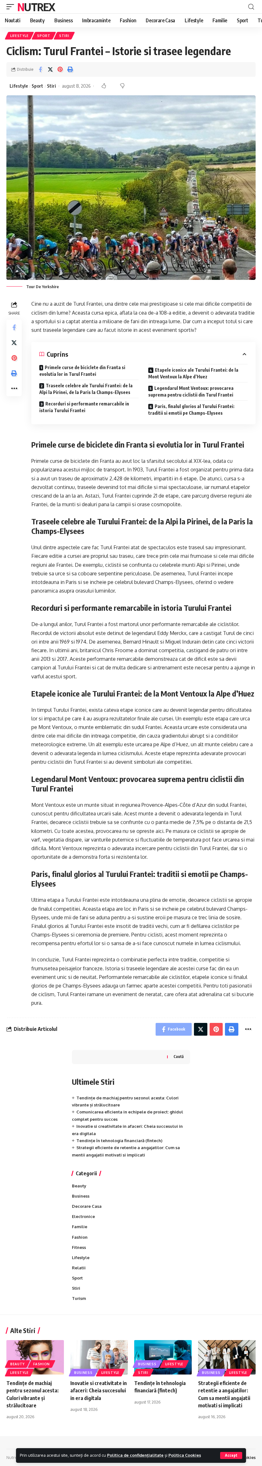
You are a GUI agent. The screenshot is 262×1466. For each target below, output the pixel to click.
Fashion (80, 1237)
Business (80, 1196)
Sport (43, 36)
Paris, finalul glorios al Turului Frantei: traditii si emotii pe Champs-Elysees (191, 410)
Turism (79, 1298)
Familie (79, 1226)
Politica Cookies (184, 1455)
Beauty (79, 1185)
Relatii (79, 1267)
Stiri (64, 36)
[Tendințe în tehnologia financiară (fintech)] (163, 1357)
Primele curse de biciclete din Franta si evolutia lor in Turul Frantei (82, 371)
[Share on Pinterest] (60, 69)
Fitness (79, 1247)
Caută (178, 1056)
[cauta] (251, 7)
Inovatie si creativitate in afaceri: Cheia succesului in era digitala (98, 1390)
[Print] (70, 69)
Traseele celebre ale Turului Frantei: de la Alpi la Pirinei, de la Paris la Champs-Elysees (86, 389)
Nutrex (36, 6)
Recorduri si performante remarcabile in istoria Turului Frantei (84, 407)
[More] (14, 388)
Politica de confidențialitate (135, 1455)
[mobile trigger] (11, 6)
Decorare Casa (87, 1206)
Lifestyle (19, 36)
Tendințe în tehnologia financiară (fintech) (119, 1140)
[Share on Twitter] (50, 69)
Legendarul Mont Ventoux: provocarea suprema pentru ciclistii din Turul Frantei (191, 391)
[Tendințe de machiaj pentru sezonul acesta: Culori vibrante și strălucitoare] (35, 1357)
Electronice (83, 1216)
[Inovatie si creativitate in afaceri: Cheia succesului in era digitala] (99, 1357)
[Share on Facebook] (40, 69)
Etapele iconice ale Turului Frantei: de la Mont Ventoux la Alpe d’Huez (193, 373)
